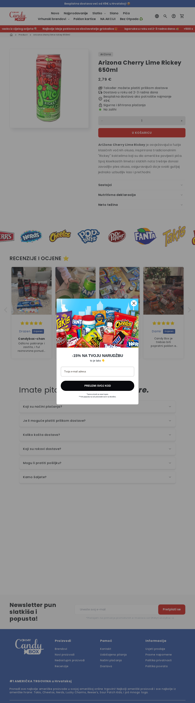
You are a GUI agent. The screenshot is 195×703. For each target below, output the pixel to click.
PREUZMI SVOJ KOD (97, 385)
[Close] (133, 303)
